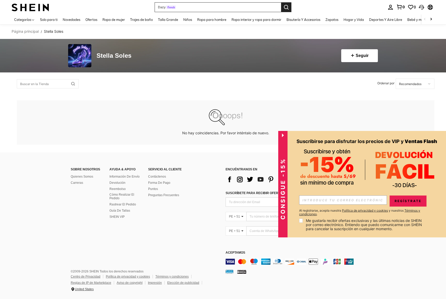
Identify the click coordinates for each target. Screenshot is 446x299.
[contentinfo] (303, 262)
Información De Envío (124, 176)
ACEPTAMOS (235, 252)
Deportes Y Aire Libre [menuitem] (385, 20)
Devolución (117, 183)
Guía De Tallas (119, 210)
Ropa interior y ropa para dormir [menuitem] (256, 20)
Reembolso (117, 189)
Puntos (153, 189)
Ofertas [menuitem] (91, 20)
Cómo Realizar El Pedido (121, 196)
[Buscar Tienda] (73, 83)
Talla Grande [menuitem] (168, 20)
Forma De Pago (159, 183)
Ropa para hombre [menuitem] (211, 20)
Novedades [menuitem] (71, 20)
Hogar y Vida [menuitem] (354, 20)
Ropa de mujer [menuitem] (113, 20)
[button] (421, 7)
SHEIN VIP (117, 217)
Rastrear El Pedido (122, 204)
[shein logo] (30, 7)
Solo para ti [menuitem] (49, 20)
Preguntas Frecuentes (163, 195)
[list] (267, 179)
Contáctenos (157, 176)
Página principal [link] (25, 31)
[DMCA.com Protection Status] (241, 271)
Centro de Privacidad (85, 276)
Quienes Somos (82, 176)
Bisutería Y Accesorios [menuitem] (303, 20)
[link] (400, 7)
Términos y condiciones (172, 276)
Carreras (77, 183)
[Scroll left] (425, 19)
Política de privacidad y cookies (128, 276)
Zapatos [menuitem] (331, 20)
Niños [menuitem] (187, 20)
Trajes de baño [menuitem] (141, 20)
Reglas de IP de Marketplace (91, 283)
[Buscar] (286, 7)
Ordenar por (385, 83)
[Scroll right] (431, 19)
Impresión (155, 283)
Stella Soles (114, 56)
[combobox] (415, 84)
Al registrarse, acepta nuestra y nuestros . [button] (359, 212)
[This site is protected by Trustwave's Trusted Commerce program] (229, 271)
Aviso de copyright (129, 283)
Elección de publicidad (183, 283)
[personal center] (390, 7)
